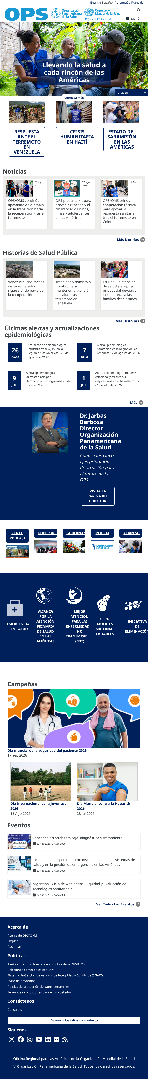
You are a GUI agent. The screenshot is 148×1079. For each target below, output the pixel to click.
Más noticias (128, 239)
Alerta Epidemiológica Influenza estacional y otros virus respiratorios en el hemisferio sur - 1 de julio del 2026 (117, 379)
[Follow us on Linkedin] (48, 1040)
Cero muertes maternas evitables (105, 626)
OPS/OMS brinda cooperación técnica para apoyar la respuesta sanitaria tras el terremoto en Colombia (119, 211)
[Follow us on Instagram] (29, 1040)
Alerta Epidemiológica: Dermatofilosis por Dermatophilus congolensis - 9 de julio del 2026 (48, 379)
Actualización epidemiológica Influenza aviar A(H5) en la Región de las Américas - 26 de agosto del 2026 (48, 351)
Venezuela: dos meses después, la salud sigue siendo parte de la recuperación (26, 288)
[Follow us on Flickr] (56, 1040)
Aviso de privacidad (22, 981)
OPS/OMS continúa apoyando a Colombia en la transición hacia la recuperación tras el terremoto (26, 209)
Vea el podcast (17, 535)
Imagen (123, 92)
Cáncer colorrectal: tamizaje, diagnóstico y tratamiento (78, 837)
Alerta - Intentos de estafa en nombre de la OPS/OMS (46, 964)
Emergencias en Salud (19, 626)
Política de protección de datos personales (39, 987)
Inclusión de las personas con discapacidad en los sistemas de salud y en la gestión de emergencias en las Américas (84, 862)
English (95, 2)
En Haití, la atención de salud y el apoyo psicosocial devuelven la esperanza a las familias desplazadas (121, 290)
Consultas (15, 1009)
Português (122, 2)
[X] (12, 1040)
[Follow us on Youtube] (38, 1040)
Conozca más (74, 97)
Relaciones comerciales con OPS (31, 970)
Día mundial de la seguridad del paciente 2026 (47, 750)
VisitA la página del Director (97, 496)
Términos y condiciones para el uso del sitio (39, 992)
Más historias (127, 320)
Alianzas (131, 533)
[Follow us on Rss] (65, 1040)
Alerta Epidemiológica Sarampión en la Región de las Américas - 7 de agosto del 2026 (118, 349)
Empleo (13, 941)
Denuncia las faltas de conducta (74, 1020)
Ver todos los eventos (115, 904)
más (133, 402)
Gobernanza (75, 533)
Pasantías (15, 947)
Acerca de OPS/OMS (22, 935)
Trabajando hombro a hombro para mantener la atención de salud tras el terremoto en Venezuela (73, 292)
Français (137, 2)
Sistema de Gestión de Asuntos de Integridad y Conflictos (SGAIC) (55, 975)
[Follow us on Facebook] (21, 1040)
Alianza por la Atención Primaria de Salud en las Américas (45, 626)
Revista (102, 533)
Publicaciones (47, 533)
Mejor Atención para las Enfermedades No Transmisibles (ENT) (79, 626)
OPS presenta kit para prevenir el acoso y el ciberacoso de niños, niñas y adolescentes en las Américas (73, 209)
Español (108, 2)
